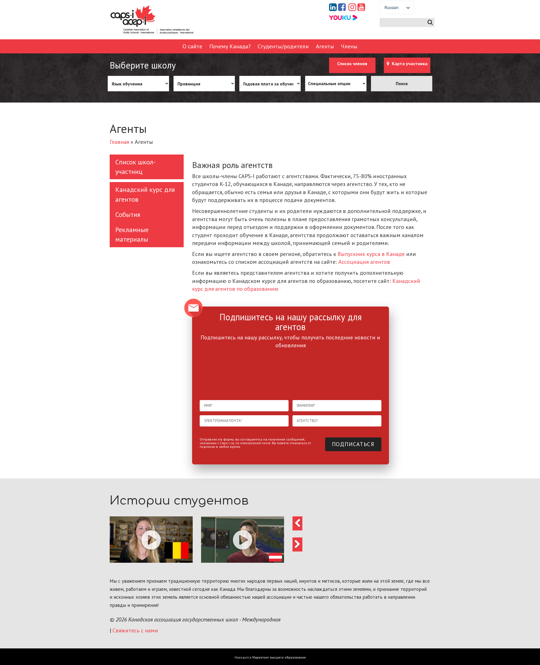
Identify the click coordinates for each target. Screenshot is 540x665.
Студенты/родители (283, 46)
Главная (119, 142)
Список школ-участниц (135, 167)
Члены (349, 46)
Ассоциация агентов (364, 261)
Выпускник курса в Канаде (371, 254)
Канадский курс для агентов (145, 194)
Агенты (325, 46)
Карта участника (409, 63)
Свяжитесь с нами (135, 630)
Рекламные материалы (131, 234)
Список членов (352, 63)
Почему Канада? (230, 46)
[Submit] (430, 22)
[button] (151, 539)
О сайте (192, 46)
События (127, 214)
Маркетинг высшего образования (279, 657)
